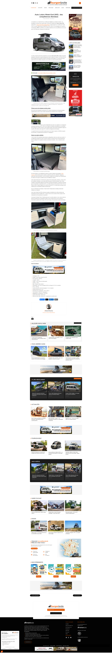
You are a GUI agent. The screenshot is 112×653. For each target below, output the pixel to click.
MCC (32, 318)
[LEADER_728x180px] (56, 369)
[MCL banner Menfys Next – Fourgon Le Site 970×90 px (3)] (56, 649)
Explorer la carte (34, 548)
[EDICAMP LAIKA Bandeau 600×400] (73, 331)
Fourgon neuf (33, 7)
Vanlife (45, 7)
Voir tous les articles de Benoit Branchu (49, 312)
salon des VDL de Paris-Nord (43, 24)
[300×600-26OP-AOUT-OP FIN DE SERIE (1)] (75, 103)
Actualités (40, 7)
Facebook (42, 299)
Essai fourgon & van (69, 627)
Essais (63, 7)
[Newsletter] (37, 3)
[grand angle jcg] (49, 66)
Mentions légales (52, 645)
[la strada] (49, 115)
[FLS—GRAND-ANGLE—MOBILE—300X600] (75, 27)
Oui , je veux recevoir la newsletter (56, 613)
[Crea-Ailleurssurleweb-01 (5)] (39, 331)
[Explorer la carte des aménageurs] (69, 548)
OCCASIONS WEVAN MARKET (77, 7)
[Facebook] (31, 3)
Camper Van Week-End (69, 625)
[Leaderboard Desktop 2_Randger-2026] (49, 270)
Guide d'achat (36, 498)
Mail (56, 299)
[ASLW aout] (56, 331)
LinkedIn (52, 299)
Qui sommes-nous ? (46, 645)
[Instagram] (35, 3)
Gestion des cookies (66, 645)
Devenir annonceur (59, 645)
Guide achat (57, 7)
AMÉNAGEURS (68, 7)
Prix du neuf (51, 7)
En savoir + (39, 576)
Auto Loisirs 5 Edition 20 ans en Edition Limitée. (47, 73)
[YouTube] (33, 3)
